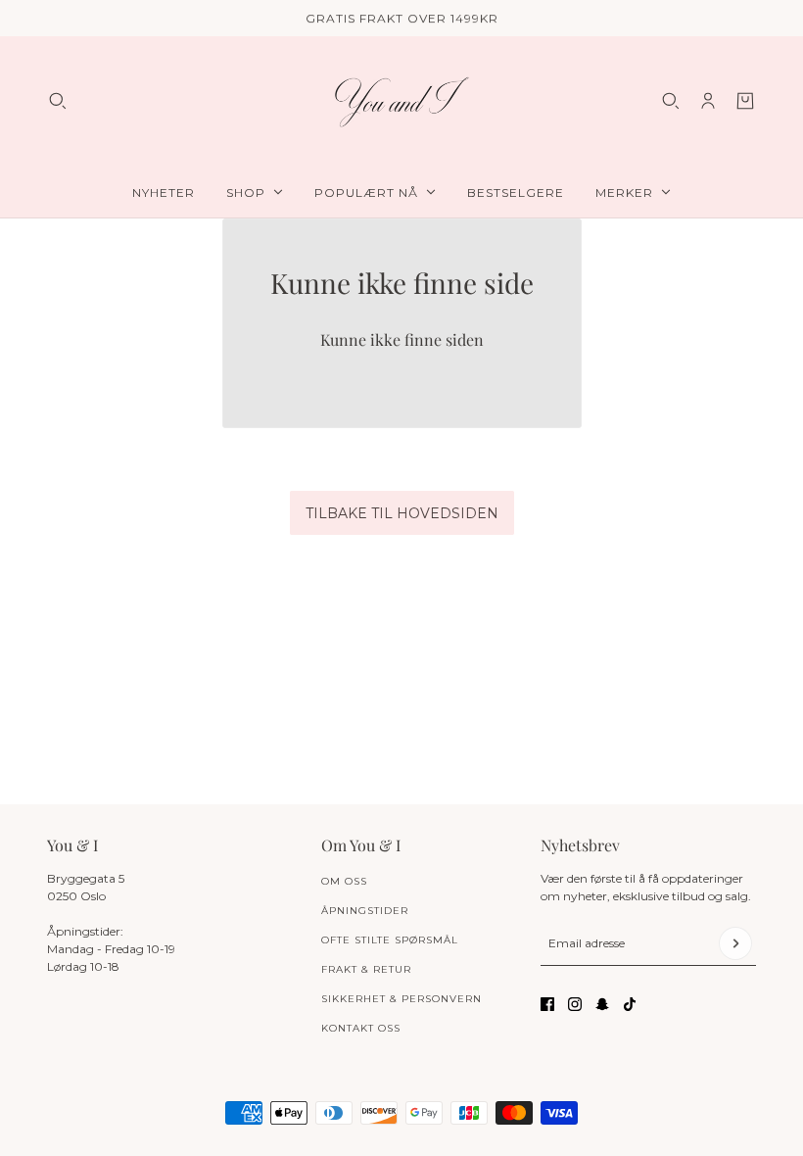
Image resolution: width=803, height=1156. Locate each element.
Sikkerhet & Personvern (401, 998)
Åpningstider (364, 910)
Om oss (344, 881)
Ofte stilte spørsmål (389, 940)
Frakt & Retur (366, 969)
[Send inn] (735, 943)
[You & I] (401, 101)
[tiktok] (629, 1004)
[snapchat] (602, 1004)
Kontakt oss (361, 1028)
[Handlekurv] (745, 101)
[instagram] (575, 1004)
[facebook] (547, 1004)
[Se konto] (708, 101)
